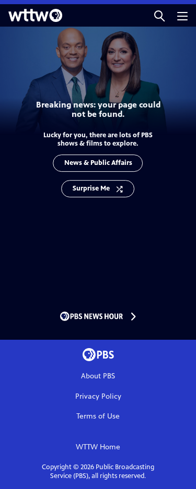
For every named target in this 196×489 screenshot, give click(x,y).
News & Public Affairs (98, 163)
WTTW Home (98, 447)
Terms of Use (98, 416)
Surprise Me (91, 188)
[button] (159, 15)
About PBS (98, 376)
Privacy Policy (98, 396)
